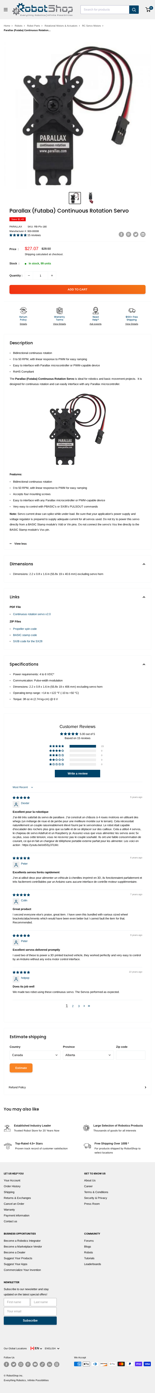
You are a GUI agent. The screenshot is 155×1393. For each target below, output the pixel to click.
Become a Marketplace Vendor (23, 1246)
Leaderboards (92, 1264)
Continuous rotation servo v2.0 (32, 614)
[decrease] (29, 275)
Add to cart (77, 289)
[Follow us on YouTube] (35, 1364)
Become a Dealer (14, 1252)
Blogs (87, 1246)
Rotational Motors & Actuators (61, 25)
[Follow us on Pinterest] (28, 1364)
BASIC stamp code (25, 635)
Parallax (15, 226)
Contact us (10, 1221)
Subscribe (30, 1320)
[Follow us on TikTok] (42, 1364)
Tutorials (89, 1258)
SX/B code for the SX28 (27, 641)
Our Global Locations (15, 1348)
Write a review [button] (78, 773)
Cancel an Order (14, 1203)
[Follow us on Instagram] (20, 1364)
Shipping (9, 1192)
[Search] (134, 9)
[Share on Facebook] (121, 234)
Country (15, 1046)
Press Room (92, 1203)
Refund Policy (17, 1087)
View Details (59, 324)
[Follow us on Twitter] (13, 1364)
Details (23, 324)
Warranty (9, 1209)
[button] (18, 235)
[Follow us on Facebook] (6, 1364)
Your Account (12, 1180)
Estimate (21, 1067)
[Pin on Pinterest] (128, 234)
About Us (90, 1180)
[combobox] (105, 9)
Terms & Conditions (96, 1192)
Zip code (121, 1046)
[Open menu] (6, 9)
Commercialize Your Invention (22, 1269)
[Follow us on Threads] (56, 1364)
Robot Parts (33, 25)
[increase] (52, 275)
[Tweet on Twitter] (135, 234)
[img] (21, 797)
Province (69, 1046)
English (51, 1348)
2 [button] (73, 1006)
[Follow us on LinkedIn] (49, 1364)
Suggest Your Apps (15, 1264)
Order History (12, 1186)
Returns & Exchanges (17, 1197)
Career (88, 1186)
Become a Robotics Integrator (22, 1240)
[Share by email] (143, 234)
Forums (89, 1240)
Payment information (16, 1215)
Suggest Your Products (18, 1258)
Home (7, 25)
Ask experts (96, 324)
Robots (18, 25)
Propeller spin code (25, 628)
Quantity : (15, 275)
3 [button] (79, 1006)
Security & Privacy (95, 1197)
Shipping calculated (36, 254)
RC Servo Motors (91, 25)
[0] (148, 9)
